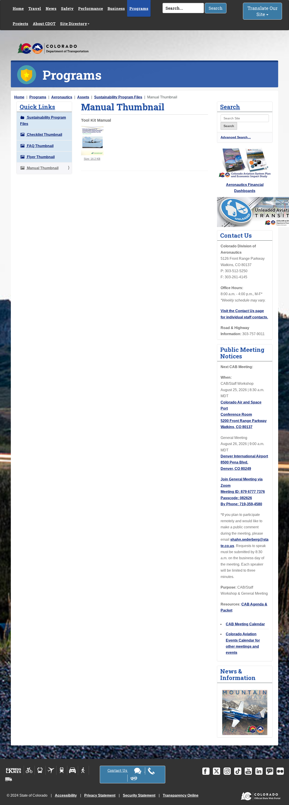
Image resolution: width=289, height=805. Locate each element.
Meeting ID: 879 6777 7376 (243, 492)
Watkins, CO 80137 (236, 427)
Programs (138, 8)
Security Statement (139, 795)
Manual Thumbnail (42, 168)
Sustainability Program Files (118, 97)
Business (116, 8)
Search (216, 8)
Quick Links (37, 107)
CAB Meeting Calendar (245, 624)
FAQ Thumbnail (40, 146)
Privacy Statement (99, 795)
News (51, 8)
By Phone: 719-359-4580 (241, 504)
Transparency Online (180, 795)
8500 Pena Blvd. (234, 462)
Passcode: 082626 (236, 498)
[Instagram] (227, 771)
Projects (20, 23)
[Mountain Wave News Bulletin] (244, 712)
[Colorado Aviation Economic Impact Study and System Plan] (245, 163)
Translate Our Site (262, 11)
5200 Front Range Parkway (244, 421)
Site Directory (73, 23)
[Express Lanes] (13, 770)
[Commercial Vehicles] (8, 779)
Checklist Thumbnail (44, 135)
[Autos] (72, 770)
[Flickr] (280, 771)
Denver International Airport (244, 456)
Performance (90, 8)
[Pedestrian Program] (83, 770)
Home (18, 8)
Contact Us (117, 770)
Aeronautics (61, 97)
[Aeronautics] (50, 770)
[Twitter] (216, 771)
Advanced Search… (236, 137)
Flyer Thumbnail (40, 157)
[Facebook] (205, 771)
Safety (67, 8)
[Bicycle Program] (29, 770)
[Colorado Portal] (261, 795)
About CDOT (44, 23)
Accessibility (66, 795)
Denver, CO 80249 (236, 469)
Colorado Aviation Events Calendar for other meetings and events (243, 643)
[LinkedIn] (259, 771)
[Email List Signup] (269, 771)
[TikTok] (237, 771)
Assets (83, 97)
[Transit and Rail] (40, 770)
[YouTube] (248, 771)
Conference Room (236, 414)
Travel (34, 8)
